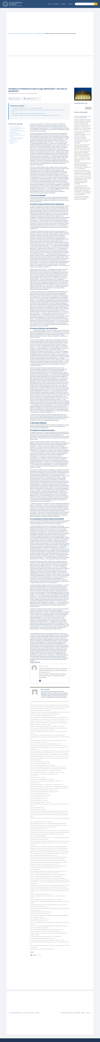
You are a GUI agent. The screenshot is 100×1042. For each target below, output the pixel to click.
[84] (38, 653)
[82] (62, 628)
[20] (57, 248)
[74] (35, 595)
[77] (49, 611)
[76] (56, 602)
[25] (59, 283)
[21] (45, 254)
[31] (63, 342)
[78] (43, 617)
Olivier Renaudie (14, 93)
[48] (54, 412)
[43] (42, 382)
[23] (50, 266)
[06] (55, 150)
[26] (36, 300)
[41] (50, 373)
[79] (49, 621)
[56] (65, 475)
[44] (50, 390)
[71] (62, 585)
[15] (57, 224)
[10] (56, 182)
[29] (57, 321)
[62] (68, 544)
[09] (31, 181)
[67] (63, 569)
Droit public (30, 33)
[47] (31, 405)
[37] (61, 352)
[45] (51, 395)
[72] (67, 589)
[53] (31, 464)
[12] (52, 213)
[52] (39, 457)
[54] (52, 464)
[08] (45, 177)
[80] (66, 624)
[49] (36, 447)
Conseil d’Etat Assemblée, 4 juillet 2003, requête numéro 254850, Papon (28, 113)
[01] (49, 128)
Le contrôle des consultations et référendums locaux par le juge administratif (81, 198)
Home (9, 33)
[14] (38, 220)
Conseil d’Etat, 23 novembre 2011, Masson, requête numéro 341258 (26, 108)
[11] (46, 188)
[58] (40, 491)
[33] (36, 348)
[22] (39, 262)
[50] (39, 450)
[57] (34, 489)
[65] (45, 557)
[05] (36, 147)
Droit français (23, 33)
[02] (64, 139)
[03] (53, 142)
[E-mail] (40, 681)
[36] (53, 351)
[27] (60, 311)
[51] (31, 451)
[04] (48, 143)
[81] (40, 626)
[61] (47, 531)
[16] (66, 231)
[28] (41, 314)
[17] (65, 238)
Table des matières (16, 33)
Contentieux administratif (38, 33)
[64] (48, 548)
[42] (58, 377)
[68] (57, 572)
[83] (54, 646)
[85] (47, 655)
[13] (63, 216)
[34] (68, 348)
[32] (35, 347)
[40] (41, 365)
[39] (65, 361)
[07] (50, 156)
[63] (58, 547)
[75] (37, 596)
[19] (50, 245)
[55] (67, 464)
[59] (59, 492)
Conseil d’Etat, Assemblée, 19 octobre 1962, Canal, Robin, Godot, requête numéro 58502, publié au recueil (35, 115)
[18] (63, 241)
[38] (57, 354)
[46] (62, 399)
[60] (55, 495)
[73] (46, 593)
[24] (47, 269)
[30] (46, 330)
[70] (57, 582)
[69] (52, 575)
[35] (62, 349)
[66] (54, 565)
